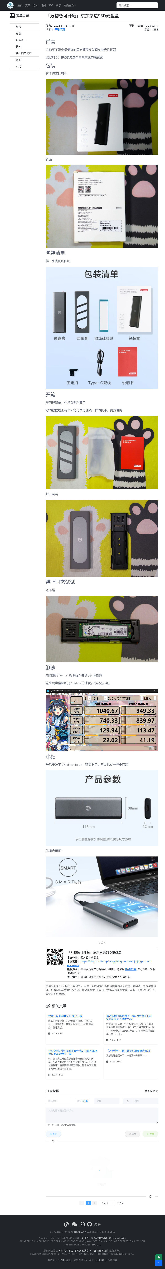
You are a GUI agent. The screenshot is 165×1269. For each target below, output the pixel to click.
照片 (35, 5)
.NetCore (101, 1259)
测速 (18, 60)
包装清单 (21, 40)
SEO (50, 5)
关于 (58, 5)
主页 (20, 5)
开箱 (18, 46)
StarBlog (64, 1259)
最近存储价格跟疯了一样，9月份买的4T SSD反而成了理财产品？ (129, 1017)
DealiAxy (80, 1231)
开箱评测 (59, 29)
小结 (18, 66)
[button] (158, 1263)
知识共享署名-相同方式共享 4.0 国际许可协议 (83, 1250)
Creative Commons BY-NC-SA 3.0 (103, 1237)
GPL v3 (96, 1244)
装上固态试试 (23, 53)
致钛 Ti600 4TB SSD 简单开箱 (65, 1016)
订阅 (43, 5)
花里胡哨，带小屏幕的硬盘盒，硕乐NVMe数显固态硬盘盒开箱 (72, 1052)
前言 (18, 27)
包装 (18, 33)
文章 (27, 5)
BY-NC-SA (130, 969)
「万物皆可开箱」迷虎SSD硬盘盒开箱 (128, 1051)
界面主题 (69, 5)
